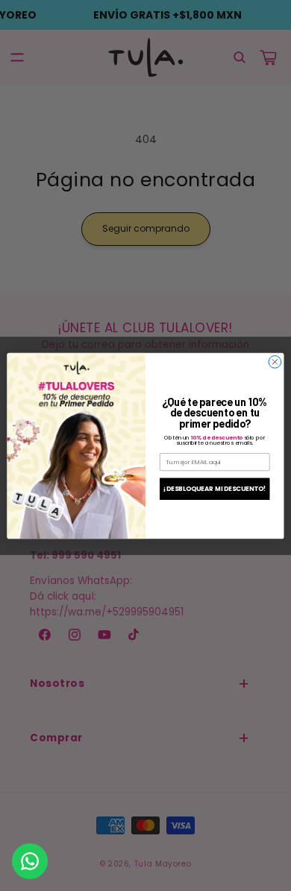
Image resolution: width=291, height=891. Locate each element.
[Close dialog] (275, 361)
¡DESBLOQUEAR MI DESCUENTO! (214, 487)
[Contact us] (30, 861)
